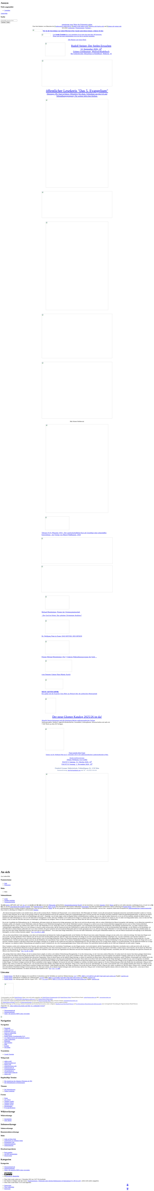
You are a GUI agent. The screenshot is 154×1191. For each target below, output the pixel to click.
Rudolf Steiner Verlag (66, 997)
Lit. (33, 932)
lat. (24, 905)
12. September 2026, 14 (91, 49)
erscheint (27, 906)
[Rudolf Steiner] (9, 994)
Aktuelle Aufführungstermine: (77, 758)
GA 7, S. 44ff (56, 968)
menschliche (13, 906)
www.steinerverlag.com (105, 997)
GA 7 (75, 976)
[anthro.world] (76, 26)
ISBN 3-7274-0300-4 (54, 977)
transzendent (85, 906)
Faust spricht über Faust (77, 753)
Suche (3, 17)
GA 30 (42, 977)
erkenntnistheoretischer (70, 905)
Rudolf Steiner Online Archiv (46, 999)
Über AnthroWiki (9, 1187)
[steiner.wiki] (111, 26)
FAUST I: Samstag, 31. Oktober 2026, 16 (77, 762)
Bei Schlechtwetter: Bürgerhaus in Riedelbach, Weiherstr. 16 (91, 54)
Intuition (36, 910)
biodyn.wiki (100, 26)
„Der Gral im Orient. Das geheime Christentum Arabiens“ (62, 615)
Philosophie (52, 905)
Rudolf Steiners (18, 997)
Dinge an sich (52, 906)
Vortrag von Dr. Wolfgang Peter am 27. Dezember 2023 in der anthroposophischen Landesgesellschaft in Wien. (77, 754)
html (101, 976)
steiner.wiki (118, 26)
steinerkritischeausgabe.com (70, 1000)
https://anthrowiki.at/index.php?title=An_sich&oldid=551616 (27, 1006)
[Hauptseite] (1, 1017)
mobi (104, 976)
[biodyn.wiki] (93, 26)
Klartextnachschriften (26, 1002)
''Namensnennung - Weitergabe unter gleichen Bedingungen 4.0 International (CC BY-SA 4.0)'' (54, 1181)
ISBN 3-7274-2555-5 (58, 979)
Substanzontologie (9, 1012)
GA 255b (45, 979)
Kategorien (4, 1007)
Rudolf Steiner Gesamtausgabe (50, 997)
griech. (8, 905)
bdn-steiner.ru (25, 999)
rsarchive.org (124, 976)
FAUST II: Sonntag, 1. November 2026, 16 (77, 764)
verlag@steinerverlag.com (90, 997)
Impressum (7, 1188)
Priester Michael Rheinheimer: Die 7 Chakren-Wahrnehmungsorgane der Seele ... (69, 657)
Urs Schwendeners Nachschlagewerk (89, 1004)
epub (107, 976)
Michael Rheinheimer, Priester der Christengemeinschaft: (61, 612)
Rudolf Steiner (127, 906)
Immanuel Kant (38, 906)
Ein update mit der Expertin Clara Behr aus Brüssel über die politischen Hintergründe (69, 694)
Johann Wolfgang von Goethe (77, 760)
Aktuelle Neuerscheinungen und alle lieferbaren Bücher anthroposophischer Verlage (68, 720)
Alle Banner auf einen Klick (77, 40)
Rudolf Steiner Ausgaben (9, 1002)
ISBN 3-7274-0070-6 (88, 976)
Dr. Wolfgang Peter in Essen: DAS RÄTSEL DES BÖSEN (62, 636)
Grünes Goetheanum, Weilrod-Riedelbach (91, 51)
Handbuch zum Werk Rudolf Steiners (65, 1004)
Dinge (50, 908)
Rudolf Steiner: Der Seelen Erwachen (91, 45)
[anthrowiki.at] (58, 26)
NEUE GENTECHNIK (50, 692)
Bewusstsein (21, 906)
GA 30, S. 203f (28, 951)
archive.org (112, 976)
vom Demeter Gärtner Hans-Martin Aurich (56, 674)
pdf (95, 976)
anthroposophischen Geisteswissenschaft (139, 908)
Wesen (111, 905)
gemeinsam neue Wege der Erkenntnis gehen (77, 24)
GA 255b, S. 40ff (39, 932)
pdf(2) (98, 976)
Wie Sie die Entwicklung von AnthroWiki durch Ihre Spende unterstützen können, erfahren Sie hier (73, 31)
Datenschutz (7, 1185)
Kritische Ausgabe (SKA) (45, 1000)
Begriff (80, 905)
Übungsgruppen (79, 28)
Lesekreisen (71, 28)
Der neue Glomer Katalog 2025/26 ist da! (77, 716)
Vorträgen (88, 28)
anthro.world (84, 26)
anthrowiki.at (67, 26)
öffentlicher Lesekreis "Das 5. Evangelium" (77, 91)
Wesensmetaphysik (9, 1010)
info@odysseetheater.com (74, 770)
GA (59, 997)
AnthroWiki (4, 13)
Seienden (102, 905)
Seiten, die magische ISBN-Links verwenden (17, 1013)
